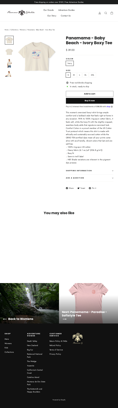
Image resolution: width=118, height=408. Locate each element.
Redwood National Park (34, 355)
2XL (92, 75)
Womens (23, 30)
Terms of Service (56, 349)
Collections (14, 30)
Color (69, 59)
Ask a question (75, 178)
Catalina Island (33, 377)
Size (68, 70)
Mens (7, 339)
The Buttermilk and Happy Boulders (34, 390)
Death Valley (32, 341)
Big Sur (30, 349)
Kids (6, 347)
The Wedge (31, 361)
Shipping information (79, 171)
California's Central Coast (35, 371)
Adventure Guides (66, 10)
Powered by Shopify (59, 400)
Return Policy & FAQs (58, 341)
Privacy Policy (55, 354)
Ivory (70, 63)
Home (7, 30)
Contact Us (66, 15)
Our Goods (48, 10)
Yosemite (30, 365)
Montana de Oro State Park (36, 383)
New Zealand (32, 345)
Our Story (51, 15)
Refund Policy (55, 345)
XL (85, 75)
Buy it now (90, 100)
